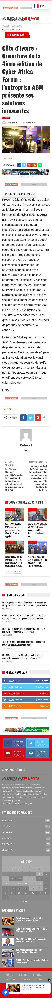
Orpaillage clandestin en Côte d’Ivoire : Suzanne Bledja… (29, 919)
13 (26, 883)
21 (33, 888)
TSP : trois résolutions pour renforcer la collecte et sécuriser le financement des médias (23, 643)
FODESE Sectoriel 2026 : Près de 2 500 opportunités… (31, 930)
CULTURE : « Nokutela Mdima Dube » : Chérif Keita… (32, 961)
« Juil (25, 902)
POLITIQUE (7, 844)
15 (40, 883)
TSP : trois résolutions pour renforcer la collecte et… (29, 951)
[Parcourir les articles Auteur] (26, 435)
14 (33, 883)
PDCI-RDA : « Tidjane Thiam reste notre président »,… (31, 940)
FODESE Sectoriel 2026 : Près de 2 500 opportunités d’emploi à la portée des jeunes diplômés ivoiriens (23, 617)
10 (6, 883)
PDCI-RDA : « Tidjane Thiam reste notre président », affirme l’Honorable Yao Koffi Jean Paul (23, 630)
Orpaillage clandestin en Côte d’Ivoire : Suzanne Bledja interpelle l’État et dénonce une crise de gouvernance (24, 604)
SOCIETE (6, 826)
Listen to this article (12, 29)
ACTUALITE (10, 509)
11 (12, 883)
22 (40, 888)
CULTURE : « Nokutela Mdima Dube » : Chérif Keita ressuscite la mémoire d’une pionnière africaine (22, 656)
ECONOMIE (6, 118)
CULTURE (6, 838)
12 (19, 883)
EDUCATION (7, 850)
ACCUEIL (9, 974)
